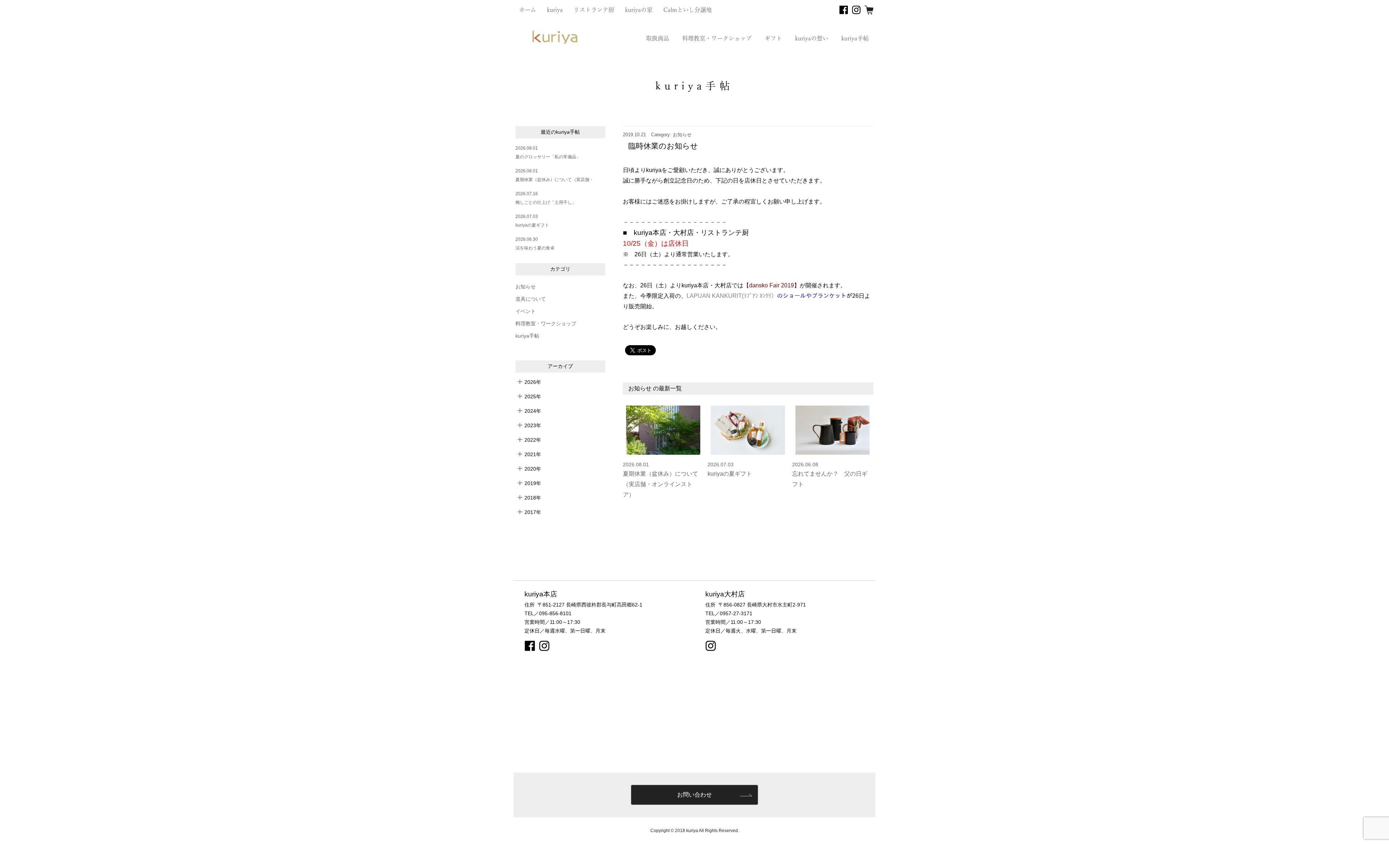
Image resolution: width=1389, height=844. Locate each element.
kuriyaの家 (639, 10)
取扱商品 (657, 38)
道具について (530, 299)
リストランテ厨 (594, 10)
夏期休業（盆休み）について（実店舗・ (554, 179)
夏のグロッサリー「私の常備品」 (548, 156)
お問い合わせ (694, 795)
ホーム (527, 10)
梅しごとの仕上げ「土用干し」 (545, 202)
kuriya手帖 (855, 38)
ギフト (773, 38)
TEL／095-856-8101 (548, 613)
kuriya (555, 10)
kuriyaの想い (811, 38)
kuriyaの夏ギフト (532, 225)
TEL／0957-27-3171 (728, 613)
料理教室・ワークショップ (717, 38)
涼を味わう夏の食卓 (535, 247)
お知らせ (525, 287)
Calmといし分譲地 (687, 10)
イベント (525, 311)
